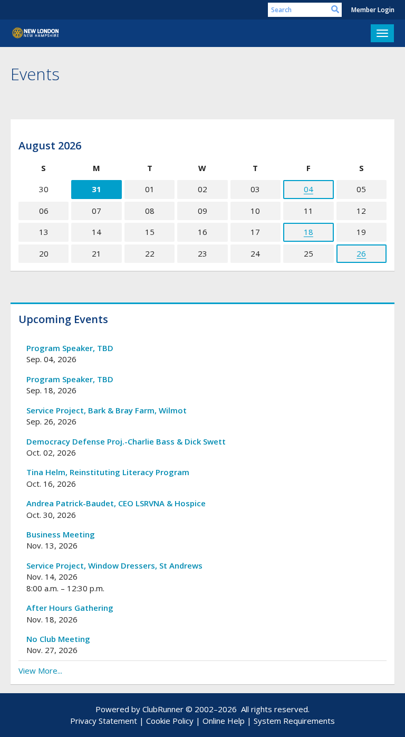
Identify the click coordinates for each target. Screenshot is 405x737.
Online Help (223, 720)
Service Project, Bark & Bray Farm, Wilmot (106, 410)
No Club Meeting (58, 639)
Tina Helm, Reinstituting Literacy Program (107, 472)
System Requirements (294, 720)
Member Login (372, 9)
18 (308, 231)
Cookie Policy (170, 720)
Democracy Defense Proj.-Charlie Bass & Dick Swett (126, 441)
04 (308, 189)
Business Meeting (60, 534)
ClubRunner (163, 709)
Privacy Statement (103, 720)
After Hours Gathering (69, 607)
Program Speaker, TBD (69, 348)
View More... (40, 670)
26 (361, 253)
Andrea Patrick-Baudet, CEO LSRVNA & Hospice (116, 503)
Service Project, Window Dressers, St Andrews (114, 565)
